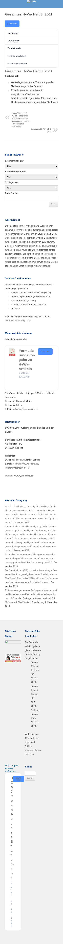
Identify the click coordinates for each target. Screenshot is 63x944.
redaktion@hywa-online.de (25, 409)
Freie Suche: (11, 193)
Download (12, 23)
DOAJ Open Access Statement (12, 828)
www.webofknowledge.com (18, 320)
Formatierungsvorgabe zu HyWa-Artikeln (27, 360)
